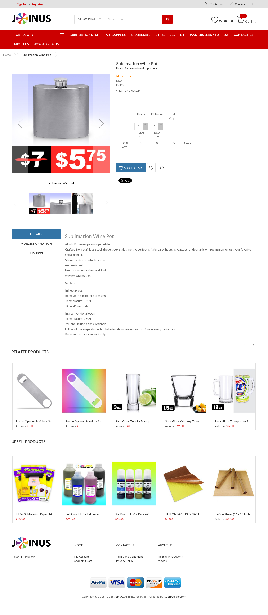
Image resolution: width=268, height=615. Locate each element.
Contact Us (125, 545)
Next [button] (253, 345)
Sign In (21, 4)
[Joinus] (40, 543)
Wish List (226, 21)
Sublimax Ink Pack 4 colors (83, 514)
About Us (165, 545)
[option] (34, 396)
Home (7, 54)
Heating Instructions (170, 556)
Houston (29, 557)
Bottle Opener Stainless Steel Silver (39, 421)
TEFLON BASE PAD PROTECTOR (187, 514)
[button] (20, 123)
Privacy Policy (124, 561)
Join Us (118, 596)
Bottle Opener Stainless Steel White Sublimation (98, 421)
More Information (36, 243)
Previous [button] (244, 345)
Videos (162, 561)
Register (37, 4)
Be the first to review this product (136, 68)
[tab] (36, 234)
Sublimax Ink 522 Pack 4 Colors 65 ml (139, 514)
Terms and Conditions (129, 556)
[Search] (167, 19)
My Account (217, 4)
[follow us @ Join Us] (252, 4)
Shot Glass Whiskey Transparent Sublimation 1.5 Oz (199, 421)
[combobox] (138, 19)
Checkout (241, 4)
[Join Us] (38, 19)
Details (36, 234)
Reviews (36, 253)
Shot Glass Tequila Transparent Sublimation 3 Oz (147, 421)
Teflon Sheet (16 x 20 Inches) (234, 514)
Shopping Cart (83, 561)
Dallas (15, 557)
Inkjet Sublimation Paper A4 (34, 514)
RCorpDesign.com (175, 596)
